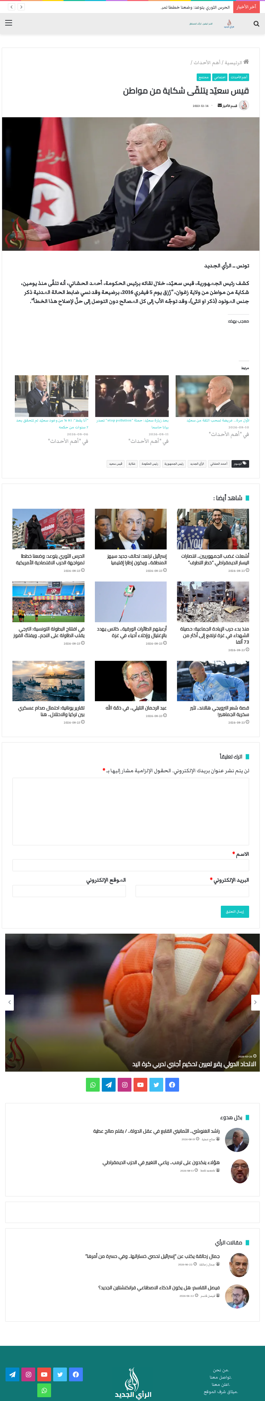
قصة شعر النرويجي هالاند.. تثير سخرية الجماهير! (219, 711)
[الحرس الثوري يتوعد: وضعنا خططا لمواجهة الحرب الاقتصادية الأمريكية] (48, 529)
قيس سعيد (115, 463)
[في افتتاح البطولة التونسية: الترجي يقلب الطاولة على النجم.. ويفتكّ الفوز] (48, 602)
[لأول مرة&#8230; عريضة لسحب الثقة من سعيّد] (212, 396)
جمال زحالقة (207, 1264)
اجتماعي (219, 77)
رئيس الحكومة (150, 463)
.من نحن (221, 1370)
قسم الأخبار (230, 105)
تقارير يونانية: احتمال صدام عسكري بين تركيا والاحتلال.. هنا (51, 711)
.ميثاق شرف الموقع (221, 1392)
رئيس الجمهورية (174, 463)
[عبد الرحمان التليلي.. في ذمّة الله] (131, 681)
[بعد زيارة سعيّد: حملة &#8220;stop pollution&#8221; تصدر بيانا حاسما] (132, 396)
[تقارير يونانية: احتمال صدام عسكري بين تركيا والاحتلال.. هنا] (48, 681)
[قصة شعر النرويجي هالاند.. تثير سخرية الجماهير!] (213, 681)
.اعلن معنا (221, 1384)
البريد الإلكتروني (229, 880)
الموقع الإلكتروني (106, 880)
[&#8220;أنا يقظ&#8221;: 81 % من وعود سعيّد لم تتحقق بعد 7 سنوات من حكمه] (51, 396)
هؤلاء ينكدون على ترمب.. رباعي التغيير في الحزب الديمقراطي (161, 1162)
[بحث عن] (256, 26)
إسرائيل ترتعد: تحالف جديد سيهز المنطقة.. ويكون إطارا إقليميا (137, 559)
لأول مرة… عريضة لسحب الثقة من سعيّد (217, 420)
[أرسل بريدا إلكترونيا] (220, 105)
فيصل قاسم (208, 1296)
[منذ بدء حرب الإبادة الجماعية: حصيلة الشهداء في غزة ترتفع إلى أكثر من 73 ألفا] (213, 602)
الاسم (240, 854)
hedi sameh (207, 1171)
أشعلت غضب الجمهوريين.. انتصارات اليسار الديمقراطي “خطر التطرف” (215, 559)
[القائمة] (8, 26)
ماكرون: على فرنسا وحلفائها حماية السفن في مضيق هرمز (185, 1064)
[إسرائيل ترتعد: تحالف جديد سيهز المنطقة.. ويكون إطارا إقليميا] (131, 529)
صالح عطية (208, 1139)
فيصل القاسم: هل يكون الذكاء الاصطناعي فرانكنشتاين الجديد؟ (159, 1287)
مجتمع (204, 77)
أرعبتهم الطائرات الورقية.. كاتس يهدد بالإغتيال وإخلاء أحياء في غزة (132, 632)
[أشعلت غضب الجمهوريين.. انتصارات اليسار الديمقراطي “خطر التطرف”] (213, 529)
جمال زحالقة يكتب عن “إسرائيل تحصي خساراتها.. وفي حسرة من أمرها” (152, 1256)
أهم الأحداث (207, 63)
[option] (132, 1003)
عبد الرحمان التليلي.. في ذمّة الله (136, 707)
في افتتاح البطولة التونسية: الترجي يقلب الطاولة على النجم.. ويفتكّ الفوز (49, 632)
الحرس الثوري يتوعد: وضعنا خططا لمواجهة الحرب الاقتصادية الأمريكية (167, 7)
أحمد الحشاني (218, 463)
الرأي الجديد (197, 463)
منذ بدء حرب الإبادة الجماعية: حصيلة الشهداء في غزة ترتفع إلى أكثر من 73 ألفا (214, 635)
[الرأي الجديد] (211, 23)
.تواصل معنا (221, 1377)
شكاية (132, 463)
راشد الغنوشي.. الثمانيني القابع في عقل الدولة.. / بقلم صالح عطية (156, 1130)
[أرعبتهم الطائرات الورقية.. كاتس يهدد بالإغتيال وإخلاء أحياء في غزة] (131, 602)
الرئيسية (234, 63)
